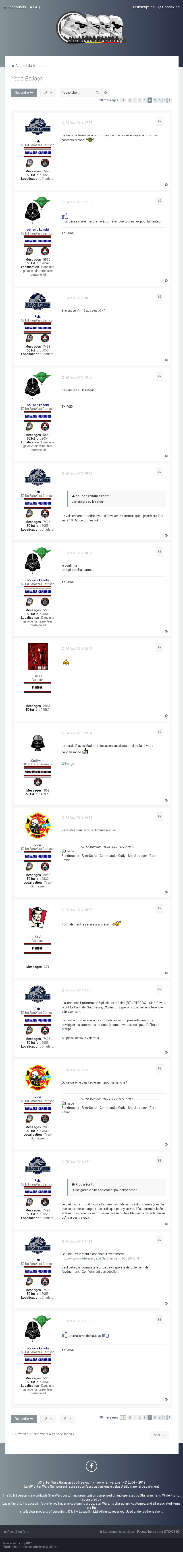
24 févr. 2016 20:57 (78, 910)
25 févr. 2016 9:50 (77, 1162)
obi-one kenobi (38, 229)
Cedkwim (37, 760)
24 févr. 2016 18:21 (78, 553)
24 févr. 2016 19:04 (78, 733)
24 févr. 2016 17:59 (78, 202)
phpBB (25, 1543)
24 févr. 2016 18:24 (78, 648)
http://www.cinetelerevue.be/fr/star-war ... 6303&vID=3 (100, 1258)
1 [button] (135, 100)
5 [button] (155, 100)
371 (46, 967)
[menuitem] (34, 7)
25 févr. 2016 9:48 (77, 990)
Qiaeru (53, 1547)
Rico (37, 845)
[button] (123, 100)
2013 (46, 706)
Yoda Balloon (27, 78)
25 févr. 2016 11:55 (78, 1321)
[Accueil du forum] (91, 27)
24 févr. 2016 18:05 (78, 298)
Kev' (38, 937)
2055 (46, 875)
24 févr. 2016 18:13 (78, 473)
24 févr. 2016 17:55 (78, 123)
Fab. (38, 141)
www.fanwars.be (109, 1482)
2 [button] (140, 100)
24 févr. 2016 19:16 (78, 817)
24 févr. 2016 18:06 (78, 377)
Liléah (37, 676)
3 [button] (145, 100)
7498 (46, 171)
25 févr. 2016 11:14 (78, 1241)
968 (46, 790)
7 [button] (164, 100)
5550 (46, 259)
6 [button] (159, 100)
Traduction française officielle (24, 1547)
